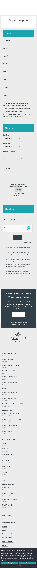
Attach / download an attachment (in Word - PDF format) (18, 186)
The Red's (5, 478)
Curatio (4, 472)
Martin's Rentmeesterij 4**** (11, 353)
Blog (4, 530)
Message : (9, 168)
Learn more (18, 566)
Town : (5, 80)
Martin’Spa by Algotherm (10, 499)
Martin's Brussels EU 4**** (11, 398)
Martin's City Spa (7, 493)
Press (4, 526)
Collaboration (8, 523)
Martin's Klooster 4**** (9, 377)
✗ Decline (27, 563)
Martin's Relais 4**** (8, 359)
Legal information (7, 541)
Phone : (5, 56)
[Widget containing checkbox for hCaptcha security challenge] (18, 228)
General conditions (8, 534)
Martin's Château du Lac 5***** (12, 365)
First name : (7, 40)
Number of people (9, 151)
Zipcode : (6, 87)
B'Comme (5, 460)
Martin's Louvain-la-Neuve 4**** (12, 404)
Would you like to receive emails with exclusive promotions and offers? (15, 104)
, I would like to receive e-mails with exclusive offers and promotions (16, 110)
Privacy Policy (7, 537)
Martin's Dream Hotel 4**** (11, 425)
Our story (6, 515)
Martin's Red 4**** (8, 431)
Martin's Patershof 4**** (10, 382)
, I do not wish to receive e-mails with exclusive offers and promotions (16, 115)
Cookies (5, 545)
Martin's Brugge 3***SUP (10, 392)
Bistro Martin (6, 449)
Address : (6, 72)
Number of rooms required (12, 159)
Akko (4, 443)
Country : (6, 95)
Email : (5, 64)
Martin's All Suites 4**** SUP (11, 419)
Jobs (4, 519)
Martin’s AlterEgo (7, 505)
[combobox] (5, 59)
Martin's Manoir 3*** (8, 371)
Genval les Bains (7, 454)
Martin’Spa (5, 487)
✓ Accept (10, 563)
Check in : (6, 135)
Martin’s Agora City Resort (10, 413)
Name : (5, 48)
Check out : (7, 143)
